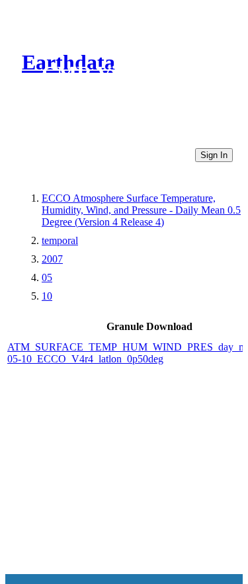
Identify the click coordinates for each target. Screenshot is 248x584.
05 (47, 277)
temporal (60, 240)
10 (47, 296)
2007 (52, 259)
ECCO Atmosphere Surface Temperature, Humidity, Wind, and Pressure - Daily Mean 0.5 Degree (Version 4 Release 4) (141, 210)
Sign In (213, 155)
